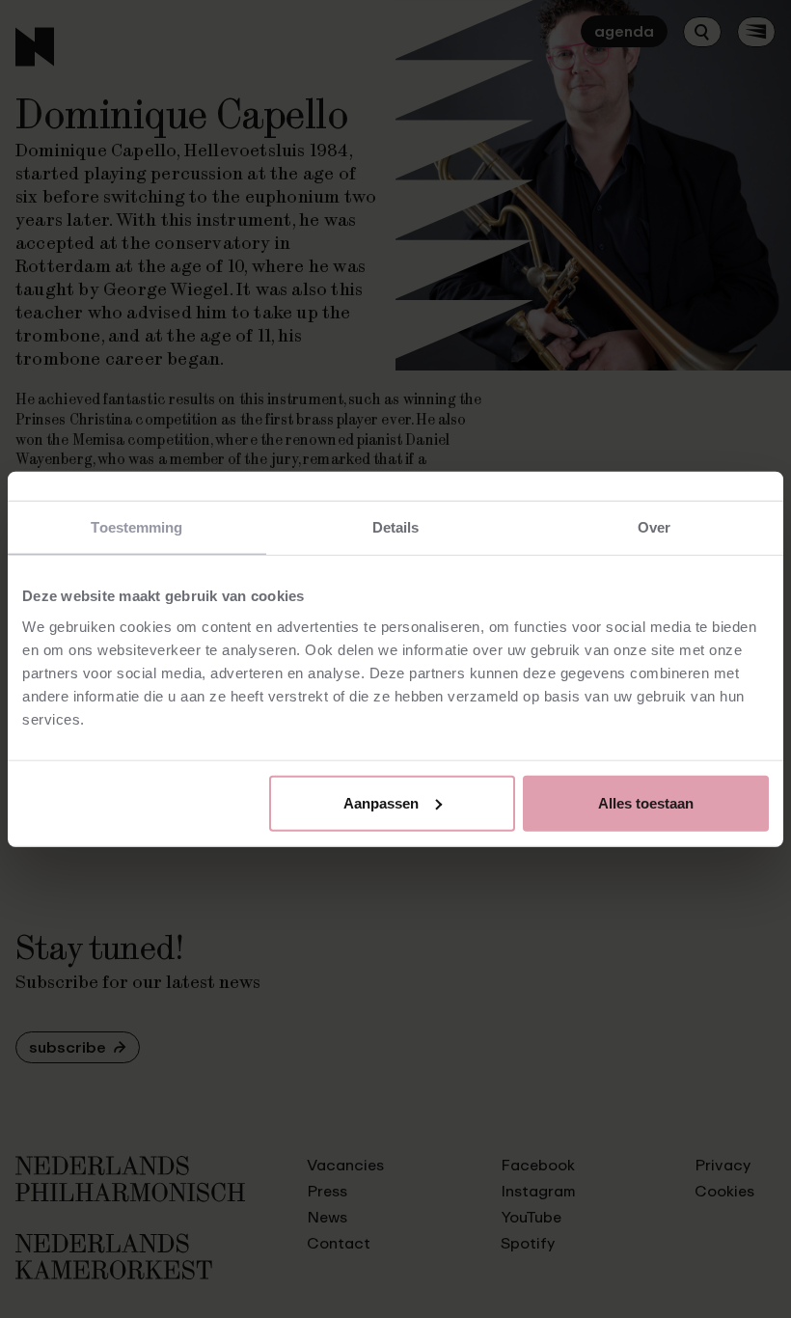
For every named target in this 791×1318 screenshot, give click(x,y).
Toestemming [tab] (136, 527)
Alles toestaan (646, 802)
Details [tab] (396, 527)
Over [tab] (654, 527)
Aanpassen (381, 802)
